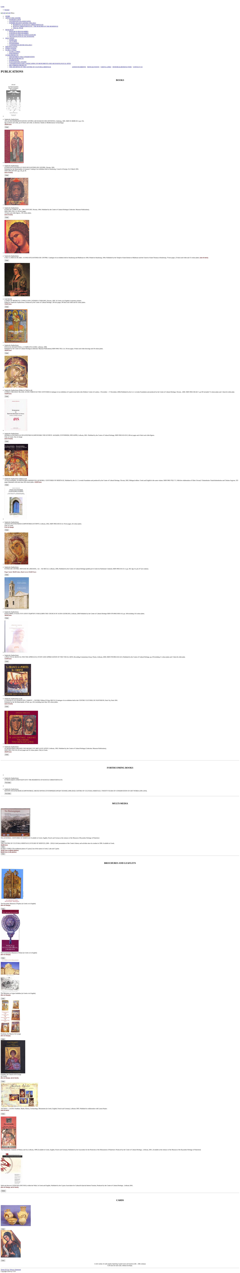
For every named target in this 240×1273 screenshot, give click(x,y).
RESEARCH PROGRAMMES (18, 31)
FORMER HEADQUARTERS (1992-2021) (22, 23)
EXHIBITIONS (14, 60)
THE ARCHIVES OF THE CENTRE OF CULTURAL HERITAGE (30, 67)
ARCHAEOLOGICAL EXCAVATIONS (21, 36)
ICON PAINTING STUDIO (17, 62)
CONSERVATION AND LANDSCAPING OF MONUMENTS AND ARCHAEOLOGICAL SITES (40, 63)
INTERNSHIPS (14, 43)
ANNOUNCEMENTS (79, 67)
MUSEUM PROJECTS (16, 58)
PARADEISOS (14, 53)
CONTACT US (137, 67)
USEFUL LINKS (106, 67)
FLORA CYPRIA (10, 50)
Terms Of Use (5, 1269)
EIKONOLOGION (11, 46)
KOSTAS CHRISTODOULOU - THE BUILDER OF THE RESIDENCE (35, 26)
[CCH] (3, 13)
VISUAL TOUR (18, 28)
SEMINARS (13, 40)
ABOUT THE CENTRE (13, 18)
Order (6, 127)
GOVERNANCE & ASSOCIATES (20, 21)
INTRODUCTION (15, 19)
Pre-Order (7, 782)
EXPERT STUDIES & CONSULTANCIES (22, 35)
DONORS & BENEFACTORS (122, 67)
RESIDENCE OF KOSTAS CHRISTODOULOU (28, 24)
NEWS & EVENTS (93, 67)
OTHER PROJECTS (11, 55)
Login (2, 6)
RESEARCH (9, 30)
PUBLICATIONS (10, 48)
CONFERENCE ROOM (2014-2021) (20, 45)
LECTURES (13, 41)
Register (6, 10)
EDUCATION (9, 38)
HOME (7, 16)
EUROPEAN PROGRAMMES (18, 33)
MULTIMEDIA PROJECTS (17, 65)
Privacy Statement (15, 1269)
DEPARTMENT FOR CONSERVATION (22, 57)
